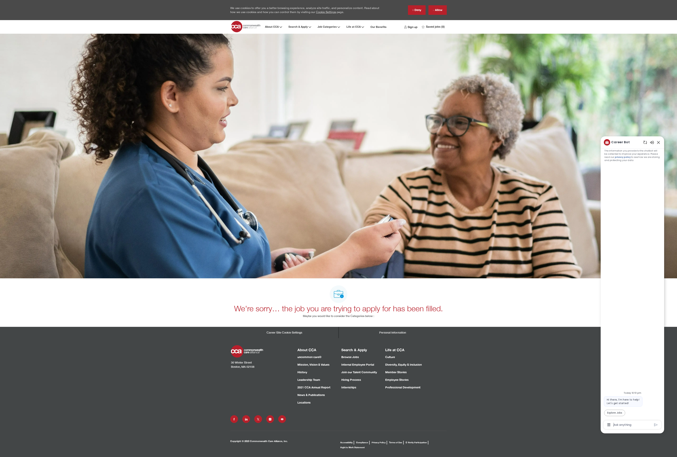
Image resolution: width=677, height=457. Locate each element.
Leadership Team (308, 379)
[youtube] (282, 419)
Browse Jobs (350, 357)
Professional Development (402, 387)
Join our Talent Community (359, 372)
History (302, 372)
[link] (410, 27)
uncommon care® (309, 357)
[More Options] (609, 425)
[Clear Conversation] (645, 142)
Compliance (362, 442)
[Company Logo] (246, 27)
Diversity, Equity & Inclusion (403, 364)
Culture (390, 357)
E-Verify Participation (416, 442)
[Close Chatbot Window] (658, 142)
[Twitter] (258, 419)
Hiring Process (351, 379)
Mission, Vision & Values (313, 364)
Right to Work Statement (352, 447)
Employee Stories (397, 379)
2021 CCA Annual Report (313, 387)
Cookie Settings (326, 12)
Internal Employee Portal (357, 364)
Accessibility (346, 442)
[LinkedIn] (246, 419)
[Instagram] (270, 419)
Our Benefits (378, 27)
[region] (632, 283)
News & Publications (311, 395)
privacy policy (623, 157)
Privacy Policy (379, 442)
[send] (656, 425)
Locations (304, 402)
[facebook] (234, 419)
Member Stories (396, 372)
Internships (348, 387)
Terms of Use (395, 442)
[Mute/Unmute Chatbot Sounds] (652, 142)
